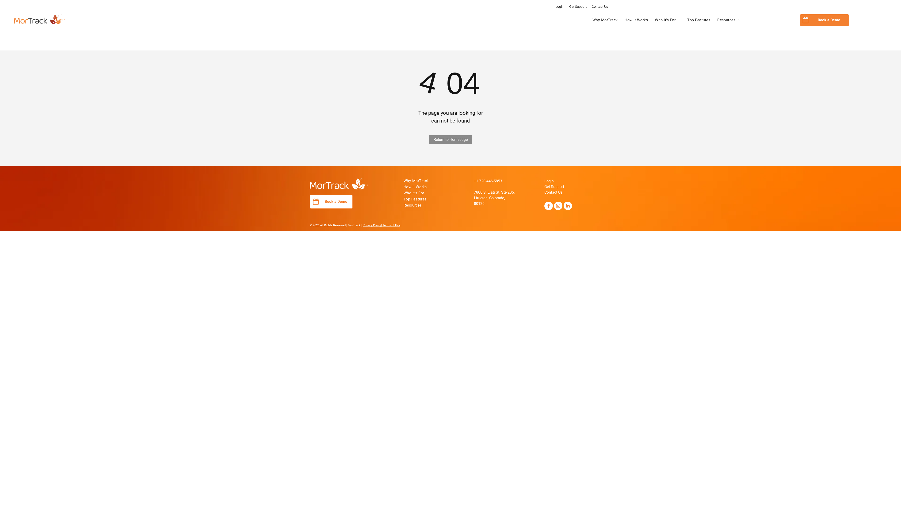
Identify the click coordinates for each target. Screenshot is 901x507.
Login (559, 6)
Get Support (578, 6)
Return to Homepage (451, 139)
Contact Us (600, 6)
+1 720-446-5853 (488, 181)
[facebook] (548, 206)
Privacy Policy (372, 225)
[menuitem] (605, 20)
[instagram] (558, 206)
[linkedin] (568, 206)
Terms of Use (391, 225)
